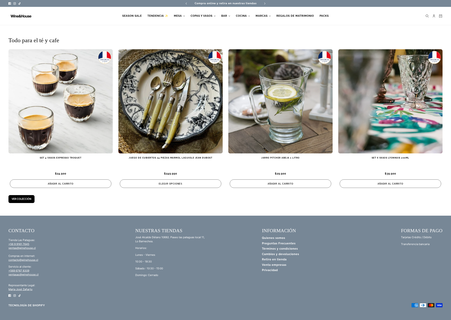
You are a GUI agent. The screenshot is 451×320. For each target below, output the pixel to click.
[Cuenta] (434, 16)
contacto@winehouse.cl (23, 260)
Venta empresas (274, 265)
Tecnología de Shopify (26, 305)
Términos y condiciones (280, 248)
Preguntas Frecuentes (279, 243)
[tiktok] (19, 3)
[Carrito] (441, 16)
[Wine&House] (20, 16)
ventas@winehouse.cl (22, 248)
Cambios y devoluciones (280, 254)
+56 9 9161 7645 (18, 244)
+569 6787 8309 (18, 270)
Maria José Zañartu (20, 289)
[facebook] (9, 3)
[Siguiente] (264, 3)
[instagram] (14, 3)
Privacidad (270, 270)
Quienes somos (273, 238)
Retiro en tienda (274, 259)
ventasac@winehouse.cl (23, 274)
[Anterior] (186, 3)
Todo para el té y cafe (33, 40)
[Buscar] (427, 16)
